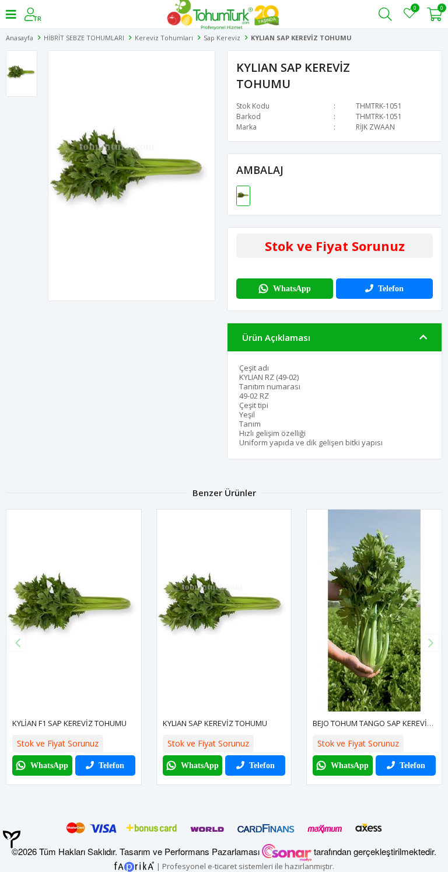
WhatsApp (292, 288)
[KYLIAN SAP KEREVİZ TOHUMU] (243, 195)
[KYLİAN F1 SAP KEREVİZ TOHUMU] (73, 610)
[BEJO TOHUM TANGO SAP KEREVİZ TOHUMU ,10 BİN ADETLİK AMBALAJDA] (374, 610)
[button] (430, 642)
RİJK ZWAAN (375, 127)
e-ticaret (222, 865)
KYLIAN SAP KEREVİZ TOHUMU (215, 723)
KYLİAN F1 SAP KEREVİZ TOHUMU (69, 723)
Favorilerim (414, 10)
